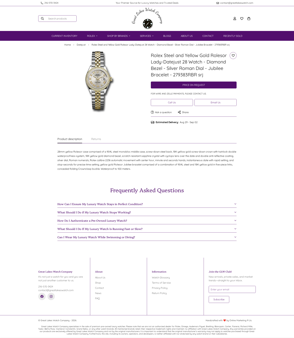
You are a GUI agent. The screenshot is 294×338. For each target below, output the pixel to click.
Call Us (172, 102)
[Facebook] (42, 296)
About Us (187, 35)
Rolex (91, 35)
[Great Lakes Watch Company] (147, 18)
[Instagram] (51, 296)
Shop (98, 282)
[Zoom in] (136, 57)
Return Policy (159, 293)
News (98, 293)
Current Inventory (64, 35)
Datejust (81, 44)
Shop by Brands (117, 35)
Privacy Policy (160, 287)
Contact (208, 35)
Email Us (216, 102)
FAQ (97, 298)
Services (145, 35)
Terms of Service (161, 282)
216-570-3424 (45, 286)
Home (67, 44)
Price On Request (194, 84)
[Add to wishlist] (233, 55)
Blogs (167, 35)
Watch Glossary (161, 277)
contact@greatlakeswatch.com (56, 290)
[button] (248, 18)
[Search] (42, 18)
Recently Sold (232, 35)
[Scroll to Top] (288, 321)
